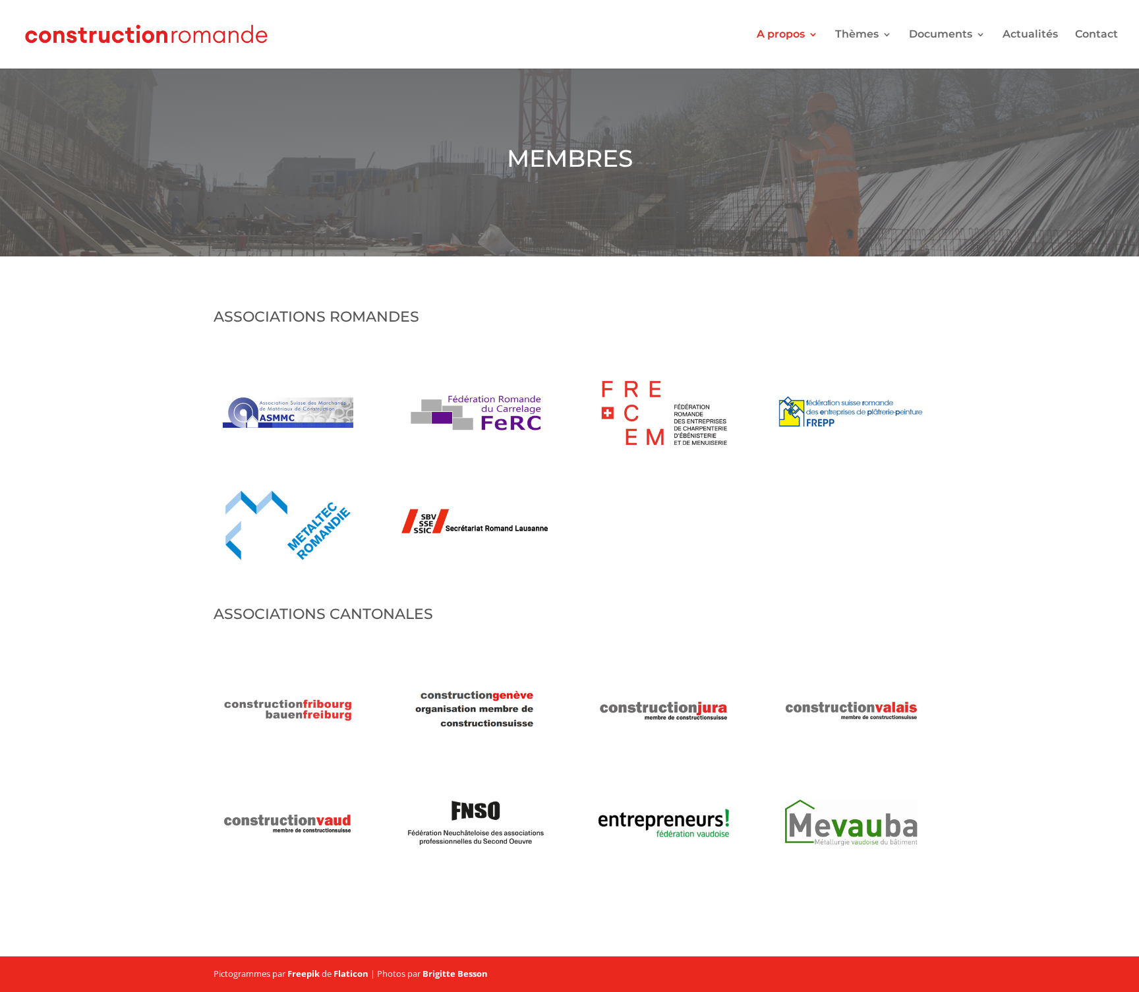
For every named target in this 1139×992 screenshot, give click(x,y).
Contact (1096, 35)
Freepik (303, 973)
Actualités (1030, 35)
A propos (781, 35)
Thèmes (857, 35)
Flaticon (351, 973)
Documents (940, 35)
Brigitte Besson (455, 973)
